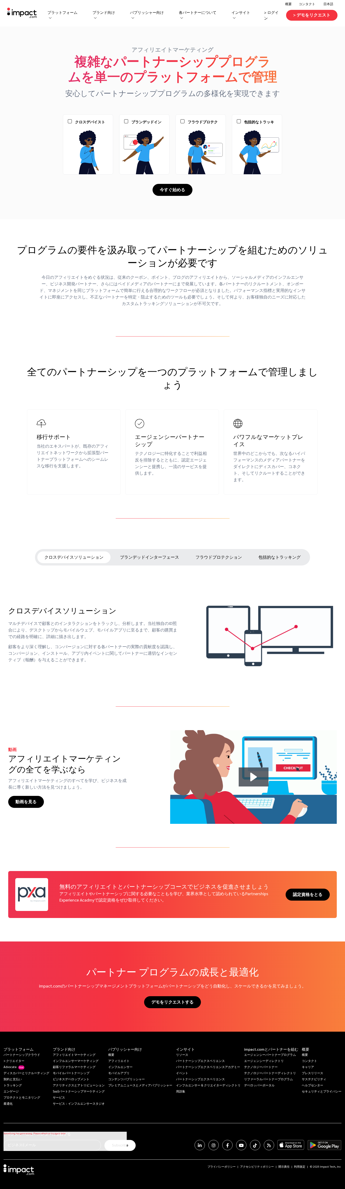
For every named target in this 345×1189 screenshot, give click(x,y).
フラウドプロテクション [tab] (219, 557)
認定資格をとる (307, 894)
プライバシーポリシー (221, 1166)
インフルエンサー (120, 1067)
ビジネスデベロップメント (71, 1079)
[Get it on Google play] (324, 1145)
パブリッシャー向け (125, 1049)
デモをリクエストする (172, 1001)
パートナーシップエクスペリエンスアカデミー (208, 1067)
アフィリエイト (119, 1061)
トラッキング (13, 1085)
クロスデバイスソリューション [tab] (74, 557)
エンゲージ (11, 1091)
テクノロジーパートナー (261, 1067)
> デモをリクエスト (311, 14)
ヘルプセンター (312, 1085)
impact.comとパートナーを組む (271, 1049)
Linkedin (200, 1145)
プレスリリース (312, 1073)
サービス (59, 1097)
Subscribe (120, 1145)
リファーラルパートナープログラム (268, 1079)
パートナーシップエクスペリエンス (200, 1061)
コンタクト (307, 4)
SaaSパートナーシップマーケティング (79, 1091)
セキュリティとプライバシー (321, 1091)
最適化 (8, 1103)
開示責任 (284, 1166)
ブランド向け (64, 1049)
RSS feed (269, 1145)
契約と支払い (13, 1079)
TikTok (255, 1145)
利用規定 (299, 1166)
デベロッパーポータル (259, 1085)
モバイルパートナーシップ (71, 1073)
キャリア (308, 1067)
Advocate (10, 1067)
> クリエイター (14, 1061)
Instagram (213, 1145)
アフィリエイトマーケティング (74, 1055)
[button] (253, 776)
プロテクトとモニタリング (22, 1097)
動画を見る (26, 801)
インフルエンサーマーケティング (76, 1061)
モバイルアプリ (119, 1073)
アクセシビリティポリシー (257, 1166)
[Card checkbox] (70, 123)
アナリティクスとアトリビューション (79, 1085)
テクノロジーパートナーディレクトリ (270, 1073)
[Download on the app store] (291, 1145)
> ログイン (271, 15)
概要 (111, 1055)
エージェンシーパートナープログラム (270, 1055)
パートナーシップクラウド (22, 1055)
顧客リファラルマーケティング (74, 1067)
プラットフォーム (19, 1049)
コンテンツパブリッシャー (126, 1079)
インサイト (185, 1049)
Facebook (227, 1145)
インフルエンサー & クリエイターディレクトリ (208, 1085)
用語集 (180, 1091)
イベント (182, 1073)
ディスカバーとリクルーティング (26, 1073)
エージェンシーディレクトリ (264, 1061)
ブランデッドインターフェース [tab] (149, 557)
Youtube (241, 1145)
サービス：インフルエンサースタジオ (79, 1103)
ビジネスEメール (22, 1144)
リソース (182, 1055)
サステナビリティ (314, 1079)
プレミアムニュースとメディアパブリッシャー (140, 1085)
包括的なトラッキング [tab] (279, 557)
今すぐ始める (172, 189)
